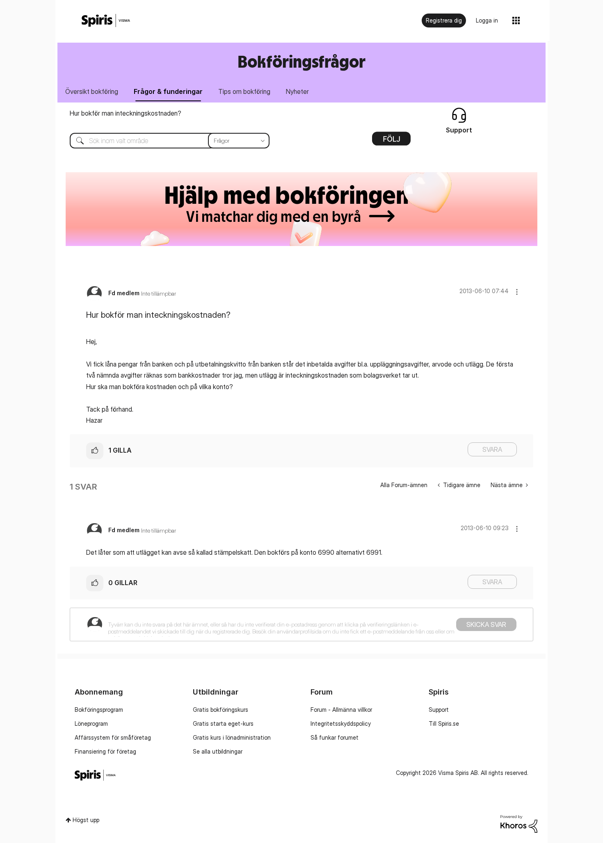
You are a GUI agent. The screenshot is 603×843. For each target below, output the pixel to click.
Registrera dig (444, 20)
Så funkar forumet (335, 737)
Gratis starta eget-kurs (223, 723)
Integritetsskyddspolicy (341, 723)
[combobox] (163, 140)
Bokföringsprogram (99, 709)
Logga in (487, 20)
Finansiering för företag (105, 751)
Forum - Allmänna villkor (341, 709)
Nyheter (297, 91)
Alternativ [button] (391, 141)
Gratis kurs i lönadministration (232, 737)
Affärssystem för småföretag (113, 737)
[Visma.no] (106, 20)
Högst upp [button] (86, 819)
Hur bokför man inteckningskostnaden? (125, 113)
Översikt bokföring (91, 91)
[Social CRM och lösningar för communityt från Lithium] (518, 823)
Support (439, 709)
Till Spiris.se (444, 723)
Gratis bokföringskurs (220, 709)
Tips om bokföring (244, 91)
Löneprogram (91, 723)
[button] (516, 291)
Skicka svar (486, 624)
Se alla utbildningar (217, 751)
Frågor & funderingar (168, 91)
